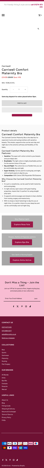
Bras (3, 350)
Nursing (4, 361)
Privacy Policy (6, 417)
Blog (3, 403)
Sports (4, 352)
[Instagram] (26, 307)
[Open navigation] (6, 15)
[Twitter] (18, 307)
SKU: (3, 83)
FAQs (4, 420)
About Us (5, 400)
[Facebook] (13, 307)
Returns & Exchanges (9, 411)
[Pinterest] (22, 307)
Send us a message (8, 338)
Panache (5, 386)
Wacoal (4, 389)
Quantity (5, 89)
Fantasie (5, 383)
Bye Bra (4, 380)
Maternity (5, 358)
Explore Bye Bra (22, 242)
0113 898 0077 (7, 331)
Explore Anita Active (22, 260)
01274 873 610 (6, 327)
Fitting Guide (6, 406)
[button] (22, 109)
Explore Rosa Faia (22, 224)
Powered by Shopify (18, 465)
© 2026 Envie (6, 465)
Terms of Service (7, 414)
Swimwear (5, 355)
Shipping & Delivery (8, 409)
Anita (3, 378)
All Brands (5, 375)
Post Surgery (6, 364)
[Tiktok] (30, 307)
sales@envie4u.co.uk (9, 334)
